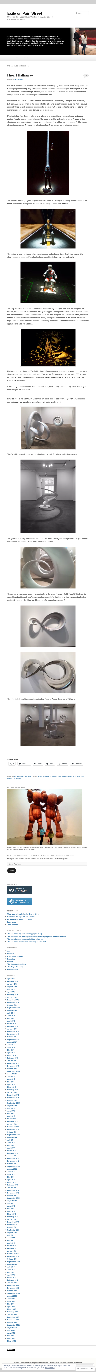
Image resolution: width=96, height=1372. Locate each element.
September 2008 (13, 1325)
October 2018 (12, 1005)
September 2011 (13, 1230)
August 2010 (12, 1264)
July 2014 (10, 1140)
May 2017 (10, 1050)
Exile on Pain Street (24, 13)
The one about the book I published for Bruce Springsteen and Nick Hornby (36, 936)
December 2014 (13, 1127)
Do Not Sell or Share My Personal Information (66, 1362)
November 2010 (13, 1256)
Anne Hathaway (43, 776)
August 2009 (12, 1296)
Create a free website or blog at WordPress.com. (31, 1362)
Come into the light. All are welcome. (21, 916)
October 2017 (12, 1037)
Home (10, 58)
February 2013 (12, 1185)
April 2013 (11, 1179)
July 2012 (10, 1203)
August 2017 (12, 1042)
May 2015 (10, 1113)
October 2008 (12, 1322)
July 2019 (10, 989)
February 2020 (12, 981)
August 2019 (12, 986)
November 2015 (13, 1097)
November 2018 (13, 1002)
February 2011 (12, 1248)
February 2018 (12, 1026)
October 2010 (12, 1259)
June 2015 (11, 1111)
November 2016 (13, 1066)
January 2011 (12, 1251)
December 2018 (13, 1000)
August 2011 (12, 1232)
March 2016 (11, 1087)
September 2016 (13, 1071)
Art (15, 776)
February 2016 (12, 1089)
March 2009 (11, 1309)
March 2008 (11, 1341)
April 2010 (11, 1275)
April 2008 (11, 1338)
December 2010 (13, 1253)
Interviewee (11, 922)
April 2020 (11, 978)
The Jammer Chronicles (16, 964)
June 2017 (11, 1047)
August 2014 (12, 1137)
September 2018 (13, 1007)
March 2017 (11, 1055)
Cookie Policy (49, 1368)
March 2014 (11, 1150)
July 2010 (10, 1267)
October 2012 (12, 1195)
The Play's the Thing (24, 776)
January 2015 (12, 1124)
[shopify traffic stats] (11, 1350)
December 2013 (13, 1158)
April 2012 (11, 1211)
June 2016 (11, 1079)
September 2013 (13, 1166)
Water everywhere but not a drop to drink (23, 914)
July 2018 (10, 1013)
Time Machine (12, 924)
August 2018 (12, 1010)
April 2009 (11, 1306)
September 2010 (13, 1261)
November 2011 (13, 1224)
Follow (12, 871)
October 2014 (12, 1132)
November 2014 (13, 1129)
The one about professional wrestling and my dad (26, 941)
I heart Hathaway (20, 75)
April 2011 (11, 1243)
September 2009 (13, 1293)
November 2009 (13, 1288)
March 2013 (11, 1182)
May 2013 (10, 1177)
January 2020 (12, 984)
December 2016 (13, 1063)
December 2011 (13, 1222)
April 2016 (11, 1084)
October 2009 (12, 1290)
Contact (27, 58)
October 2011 (12, 1227)
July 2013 (10, 1171)
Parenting (11, 959)
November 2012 (13, 1193)
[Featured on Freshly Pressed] (19, 905)
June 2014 (11, 1142)
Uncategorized (12, 969)
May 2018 (10, 1018)
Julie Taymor (62, 776)
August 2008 (12, 1327)
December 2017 (13, 1031)
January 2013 (12, 1187)
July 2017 (10, 1045)
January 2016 (12, 1092)
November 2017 (13, 1034)
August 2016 (12, 1074)
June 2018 (11, 1015)
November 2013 (13, 1161)
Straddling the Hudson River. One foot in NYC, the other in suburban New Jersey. (41, 855)
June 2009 (11, 1301)
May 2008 (10, 1335)
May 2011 (10, 1240)
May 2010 (10, 1272)
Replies (17, 778)
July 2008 (10, 1330)
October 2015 (12, 1100)
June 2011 (11, 1238)
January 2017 (12, 1060)
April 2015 (11, 1116)
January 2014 (12, 1156)
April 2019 (11, 992)
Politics (10, 961)
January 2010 (12, 1282)
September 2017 (13, 1039)
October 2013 (12, 1163)
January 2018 (12, 1029)
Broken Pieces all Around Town (19, 919)
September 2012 (13, 1198)
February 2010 (12, 1280)
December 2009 (13, 1285)
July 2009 (10, 1298)
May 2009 (10, 1304)
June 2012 (11, 1206)
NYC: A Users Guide (15, 956)
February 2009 (12, 1312)
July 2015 (10, 1108)
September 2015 (13, 1103)
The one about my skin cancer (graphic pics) (24, 933)
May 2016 (10, 1082)
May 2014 (10, 1145)
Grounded (53, 776)
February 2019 (12, 994)
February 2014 (12, 1153)
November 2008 (13, 1320)
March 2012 (11, 1214)
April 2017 (11, 1052)
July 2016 (10, 1076)
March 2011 (11, 1245)
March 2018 (11, 1023)
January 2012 (12, 1219)
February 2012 (12, 1216)
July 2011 (10, 1235)
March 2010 (11, 1277)
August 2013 (12, 1169)
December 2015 (13, 1095)
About (18, 58)
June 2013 (11, 1174)
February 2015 (12, 1121)
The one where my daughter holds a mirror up (25, 939)
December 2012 (13, 1190)
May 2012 (10, 1209)
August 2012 (12, 1200)
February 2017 (12, 1058)
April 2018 (11, 1021)
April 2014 (11, 1148)
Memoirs (10, 953)
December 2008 (13, 1317)
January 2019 (12, 997)
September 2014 (13, 1134)
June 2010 (11, 1269)
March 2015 (11, 1119)
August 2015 (12, 1105)
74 (86, 75)
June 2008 (11, 1333)
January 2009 (12, 1314)
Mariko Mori (72, 776)
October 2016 (12, 1068)
